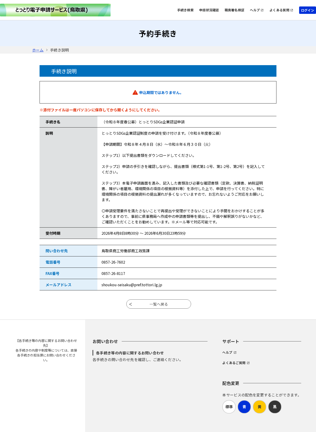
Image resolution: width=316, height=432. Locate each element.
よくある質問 (279, 10)
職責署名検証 (235, 10)
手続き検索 (185, 10)
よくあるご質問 (233, 362)
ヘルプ (255, 10)
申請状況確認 (209, 10)
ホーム (37, 50)
